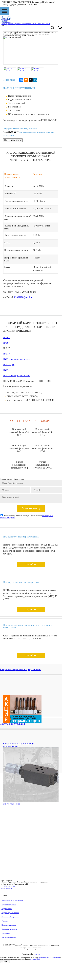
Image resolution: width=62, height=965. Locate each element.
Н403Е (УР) (9, 364)
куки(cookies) (35, 959)
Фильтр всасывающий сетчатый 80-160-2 (42, 465)
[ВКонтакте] (21, 80)
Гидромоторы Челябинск (10, 913)
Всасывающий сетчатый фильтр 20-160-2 (42, 432)
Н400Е (6, 337)
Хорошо (5, 961)
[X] (31, 80)
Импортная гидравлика (9, 929)
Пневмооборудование (8, 925)
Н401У (6, 354)
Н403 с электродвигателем (16, 375)
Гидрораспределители (8, 904)
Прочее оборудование (8, 937)
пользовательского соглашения (49, 957)
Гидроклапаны (6, 909)
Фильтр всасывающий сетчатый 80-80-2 (19, 465)
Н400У (6, 343)
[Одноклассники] (26, 80)
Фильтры (4, 921)
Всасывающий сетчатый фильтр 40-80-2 (19, 448)
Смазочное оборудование (10, 917)
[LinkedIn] (35, 80)
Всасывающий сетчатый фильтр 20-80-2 (19, 432)
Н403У (6, 370)
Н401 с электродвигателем (16, 359)
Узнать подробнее (11, 804)
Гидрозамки (5, 933)
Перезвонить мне (12, 140)
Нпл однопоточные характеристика (21, 537)
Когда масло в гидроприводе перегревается (18, 744)
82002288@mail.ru (23, 297)
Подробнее (30, 564)
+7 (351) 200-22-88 (11, 132)
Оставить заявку (31, 508)
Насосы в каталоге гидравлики (12, 900)
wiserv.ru (37, 954)
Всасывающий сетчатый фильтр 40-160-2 (42, 448)
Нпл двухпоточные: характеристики (21, 582)
